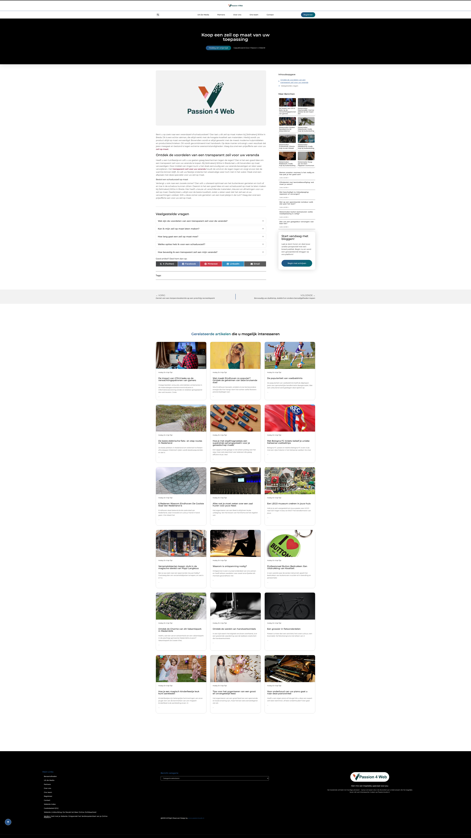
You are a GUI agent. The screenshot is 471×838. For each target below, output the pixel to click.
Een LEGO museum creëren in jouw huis (289, 503)
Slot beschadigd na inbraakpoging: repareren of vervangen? (294, 193)
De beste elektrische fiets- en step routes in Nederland (180, 442)
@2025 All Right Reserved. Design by (182, 818)
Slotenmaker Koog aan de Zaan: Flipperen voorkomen (306, 163)
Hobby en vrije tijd (218, 48)
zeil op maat (162, 149)
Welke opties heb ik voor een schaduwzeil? (211, 244)
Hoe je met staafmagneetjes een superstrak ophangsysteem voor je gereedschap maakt (231, 443)
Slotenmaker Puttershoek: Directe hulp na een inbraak (287, 146)
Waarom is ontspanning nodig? (230, 566)
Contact (270, 15)
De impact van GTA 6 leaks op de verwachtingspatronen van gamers (287, 111)
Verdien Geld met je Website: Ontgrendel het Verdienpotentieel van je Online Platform (75, 817)
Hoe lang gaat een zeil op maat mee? (211, 236)
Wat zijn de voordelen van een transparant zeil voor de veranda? (211, 221)
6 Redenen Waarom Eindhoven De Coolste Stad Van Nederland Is (181, 504)
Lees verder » (284, 178)
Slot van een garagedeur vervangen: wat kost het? (296, 223)
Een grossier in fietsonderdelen (284, 629)
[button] (158, 15)
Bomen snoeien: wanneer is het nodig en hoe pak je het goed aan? (296, 173)
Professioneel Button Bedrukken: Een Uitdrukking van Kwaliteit (287, 567)
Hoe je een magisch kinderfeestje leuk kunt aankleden (178, 692)
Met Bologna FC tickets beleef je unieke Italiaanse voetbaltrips (288, 442)
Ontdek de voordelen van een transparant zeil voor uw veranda (294, 81)
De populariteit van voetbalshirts (284, 378)
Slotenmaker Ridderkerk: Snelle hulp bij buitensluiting (287, 163)
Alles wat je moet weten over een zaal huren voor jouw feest (233, 504)
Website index (50, 804)
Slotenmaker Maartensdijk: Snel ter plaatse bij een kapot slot (306, 111)
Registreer (48, 796)
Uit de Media (49, 780)
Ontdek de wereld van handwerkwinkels (234, 629)
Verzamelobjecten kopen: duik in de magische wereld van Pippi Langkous (178, 567)
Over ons (237, 15)
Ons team (254, 15)
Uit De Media (203, 15)
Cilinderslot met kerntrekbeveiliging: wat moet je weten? (296, 183)
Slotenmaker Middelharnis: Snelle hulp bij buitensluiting (306, 146)
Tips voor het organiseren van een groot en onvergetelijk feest (234, 692)
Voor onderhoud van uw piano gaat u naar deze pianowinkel (287, 692)
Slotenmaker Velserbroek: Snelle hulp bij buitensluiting (306, 129)
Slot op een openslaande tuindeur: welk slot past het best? (296, 203)
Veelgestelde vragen (289, 86)
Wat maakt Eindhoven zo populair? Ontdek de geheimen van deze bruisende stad (235, 380)
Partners (221, 15)
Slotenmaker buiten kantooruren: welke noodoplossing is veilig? (296, 213)
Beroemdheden (50, 776)
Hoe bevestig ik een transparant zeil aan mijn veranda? (211, 252)
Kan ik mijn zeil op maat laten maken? (211, 228)
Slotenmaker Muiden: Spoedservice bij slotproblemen (287, 129)
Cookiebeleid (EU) (51, 808)
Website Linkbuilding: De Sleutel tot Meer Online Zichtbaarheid (70, 812)
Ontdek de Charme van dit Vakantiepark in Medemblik (179, 630)
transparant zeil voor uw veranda (189, 169)
